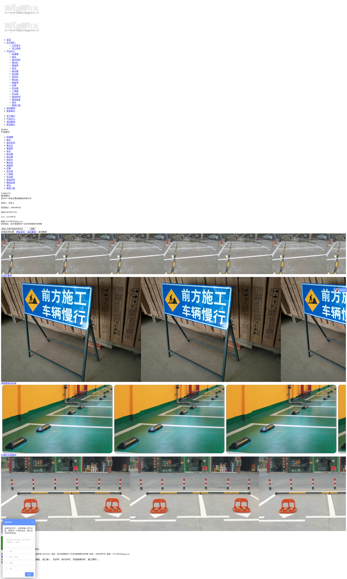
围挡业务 (16, 99)
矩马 (14, 68)
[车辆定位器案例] (173, 419)
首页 (9, 40)
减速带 (15, 82)
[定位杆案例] (173, 253)
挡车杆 (15, 77)
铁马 (14, 57)
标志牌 (15, 71)
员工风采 (16, 48)
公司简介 (16, 45)
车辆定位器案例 (8, 455)
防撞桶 (15, 54)
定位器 (15, 88)
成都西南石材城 (8, 383)
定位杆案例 (6, 275)
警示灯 (15, 62)
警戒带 (15, 65)
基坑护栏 (16, 60)
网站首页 (20, 232)
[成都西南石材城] (173, 329)
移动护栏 (16, 97)
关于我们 (11, 42)
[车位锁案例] (173, 493)
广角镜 (15, 91)
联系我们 (11, 111)
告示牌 (15, 74)
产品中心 (11, 51)
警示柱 (15, 79)
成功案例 (11, 108)
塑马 (14, 102)
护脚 (14, 85)
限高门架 (16, 105)
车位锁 (15, 94)
